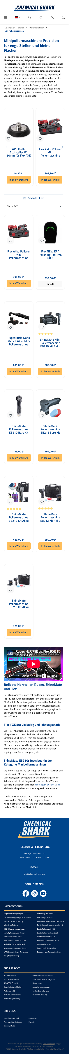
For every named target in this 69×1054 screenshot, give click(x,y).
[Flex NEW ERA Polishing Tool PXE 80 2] (50, 231)
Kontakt (32, 1022)
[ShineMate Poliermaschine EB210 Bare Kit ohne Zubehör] (19, 406)
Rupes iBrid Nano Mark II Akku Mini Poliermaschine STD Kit (19, 341)
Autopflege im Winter (45, 913)
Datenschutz (37, 983)
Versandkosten (49, 1043)
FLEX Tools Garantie (11, 979)
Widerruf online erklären (12, 994)
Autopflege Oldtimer (44, 917)
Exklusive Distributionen (13, 1022)
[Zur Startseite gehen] (34, 8)
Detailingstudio (9, 1025)
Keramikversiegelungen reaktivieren (17, 917)
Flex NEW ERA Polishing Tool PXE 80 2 (50, 255)
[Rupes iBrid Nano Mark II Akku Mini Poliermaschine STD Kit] (19, 318)
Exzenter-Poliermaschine (46, 948)
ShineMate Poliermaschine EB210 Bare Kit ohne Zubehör (18, 429)
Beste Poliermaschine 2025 (47, 932)
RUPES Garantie (10, 975)
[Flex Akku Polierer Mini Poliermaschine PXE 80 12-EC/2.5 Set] (50, 127)
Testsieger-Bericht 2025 (47, 784)
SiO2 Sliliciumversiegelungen (14, 929)
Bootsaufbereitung (44, 944)
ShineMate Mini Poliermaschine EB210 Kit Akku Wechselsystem (50, 343)
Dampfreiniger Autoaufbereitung (49, 952)
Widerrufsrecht (9, 990)
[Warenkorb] (63, 17)
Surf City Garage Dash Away (14, 932)
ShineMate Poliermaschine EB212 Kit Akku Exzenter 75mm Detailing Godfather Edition (18, 517)
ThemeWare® (58, 1049)
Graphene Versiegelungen (13, 913)
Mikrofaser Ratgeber (11, 925)
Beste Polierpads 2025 (46, 929)
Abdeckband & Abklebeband (14, 944)
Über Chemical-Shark (11, 1018)
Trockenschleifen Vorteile (13, 936)
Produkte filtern (35, 198)
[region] (34, 147)
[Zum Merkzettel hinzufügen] (8, 138)
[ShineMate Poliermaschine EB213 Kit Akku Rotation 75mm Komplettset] (19, 580)
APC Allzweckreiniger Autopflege (16, 952)
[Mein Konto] (52, 17)
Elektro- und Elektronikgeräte (44, 979)
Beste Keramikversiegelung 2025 (50, 925)
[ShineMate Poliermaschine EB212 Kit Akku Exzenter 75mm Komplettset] (50, 492)
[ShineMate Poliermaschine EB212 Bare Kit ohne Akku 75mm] (50, 406)
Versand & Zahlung (40, 994)
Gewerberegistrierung (12, 998)
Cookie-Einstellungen (41, 990)
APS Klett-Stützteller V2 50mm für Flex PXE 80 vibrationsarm (19, 152)
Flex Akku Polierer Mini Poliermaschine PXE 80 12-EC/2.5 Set (50, 152)
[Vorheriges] (6, 147)
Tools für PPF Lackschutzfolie (15, 940)
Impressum (33, 1018)
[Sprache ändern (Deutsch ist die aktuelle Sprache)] (17, 18)
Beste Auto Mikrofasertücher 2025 (50, 921)
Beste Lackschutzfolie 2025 (48, 940)
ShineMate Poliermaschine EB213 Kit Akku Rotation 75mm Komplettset (19, 604)
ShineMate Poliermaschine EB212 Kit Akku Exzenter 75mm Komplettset (50, 517)
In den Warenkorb (18, 179)
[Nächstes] (62, 147)
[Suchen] (30, 17)
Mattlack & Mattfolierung (13, 921)
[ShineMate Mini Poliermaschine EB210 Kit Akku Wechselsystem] (50, 318)
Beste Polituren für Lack (46, 936)
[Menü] (5, 17)
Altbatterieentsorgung (41, 987)
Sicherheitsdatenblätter (13, 987)
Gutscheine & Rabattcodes (43, 975)
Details (50, 284)
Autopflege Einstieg (11, 955)
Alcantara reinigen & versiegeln (15, 948)
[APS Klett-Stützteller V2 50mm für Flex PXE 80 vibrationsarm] (19, 127)
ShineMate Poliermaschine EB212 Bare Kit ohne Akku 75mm (50, 429)
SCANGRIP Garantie (11, 983)
